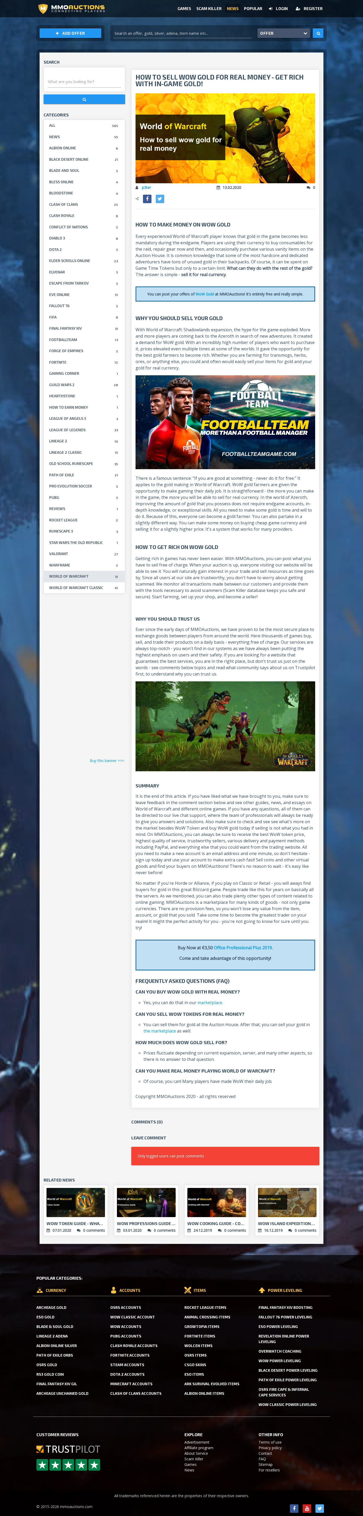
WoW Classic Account (132, 1317)
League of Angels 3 (83, 418)
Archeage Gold (51, 1307)
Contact (265, 1453)
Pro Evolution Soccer (83, 486)
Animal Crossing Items (207, 1317)
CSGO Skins (195, 1364)
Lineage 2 (83, 441)
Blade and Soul (83, 170)
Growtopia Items (202, 1326)
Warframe (83, 565)
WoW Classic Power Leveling (288, 1404)
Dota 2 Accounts (127, 1374)
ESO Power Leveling (278, 1326)
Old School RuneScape (83, 463)
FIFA (83, 317)
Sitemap (266, 1464)
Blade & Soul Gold (54, 1326)
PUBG (83, 497)
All (83, 125)
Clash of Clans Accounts (136, 1393)
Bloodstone (83, 193)
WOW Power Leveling (280, 1360)
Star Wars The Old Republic (83, 542)
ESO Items (194, 1374)
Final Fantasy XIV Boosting (286, 1307)
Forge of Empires (83, 350)
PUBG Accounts (125, 1336)
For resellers (269, 1470)
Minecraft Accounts (131, 1384)
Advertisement (196, 1442)
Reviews (83, 508)
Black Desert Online (83, 159)
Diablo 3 (83, 238)
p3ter (146, 187)
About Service (196, 1453)
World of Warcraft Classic (83, 587)
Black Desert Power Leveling (288, 1370)
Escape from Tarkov (83, 283)
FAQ (262, 1458)
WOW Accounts (125, 1326)
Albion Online (83, 148)
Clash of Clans (83, 204)
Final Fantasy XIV (83, 328)
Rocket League (83, 520)
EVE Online (83, 294)
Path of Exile (83, 475)
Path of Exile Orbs (54, 1355)
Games (184, 8)
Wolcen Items (198, 1345)
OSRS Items (195, 1355)
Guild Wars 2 (83, 384)
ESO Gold (45, 1317)
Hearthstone (83, 396)
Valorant (83, 553)
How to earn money (83, 407)
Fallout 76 (83, 305)
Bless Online (83, 182)
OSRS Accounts (125, 1307)
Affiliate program (198, 1447)
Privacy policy (270, 1447)
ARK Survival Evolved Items (211, 1384)
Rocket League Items (205, 1307)
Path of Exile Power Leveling (288, 1380)
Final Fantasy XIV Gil (56, 1384)
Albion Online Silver (56, 1345)
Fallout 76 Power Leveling (285, 1317)
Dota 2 (83, 249)
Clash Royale (83, 215)
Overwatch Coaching (280, 1351)
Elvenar (83, 272)
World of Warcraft (83, 576)
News (233, 8)
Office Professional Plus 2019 (243, 948)
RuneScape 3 (83, 531)
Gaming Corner (83, 373)
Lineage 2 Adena (52, 1336)
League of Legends (83, 430)
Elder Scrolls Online (83, 260)
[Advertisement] (84, 677)
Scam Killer (209, 8)
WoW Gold (205, 294)
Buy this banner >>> (107, 760)
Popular (253, 8)
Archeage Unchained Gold (62, 1393)
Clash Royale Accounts (134, 1345)
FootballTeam (83, 339)
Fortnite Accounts (130, 1355)
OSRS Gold (46, 1364)
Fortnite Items (199, 1336)
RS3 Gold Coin (50, 1374)
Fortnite (83, 362)
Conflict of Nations (83, 227)
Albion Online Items (204, 1393)
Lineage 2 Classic (83, 452)
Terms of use (270, 1442)
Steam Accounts (127, 1364)
